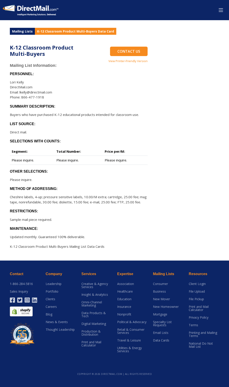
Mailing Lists (22, 31)
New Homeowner (166, 306)
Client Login (197, 283)
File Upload (197, 291)
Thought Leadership (60, 329)
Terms (193, 325)
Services (88, 274)
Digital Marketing (93, 323)
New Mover (161, 299)
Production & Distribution (91, 333)
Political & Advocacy (131, 322)
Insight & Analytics (94, 294)
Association (125, 283)
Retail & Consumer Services (130, 331)
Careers (51, 306)
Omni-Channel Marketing (91, 304)
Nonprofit (124, 314)
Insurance (124, 306)
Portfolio (52, 291)
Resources (198, 274)
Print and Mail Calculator (91, 344)
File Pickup (196, 299)
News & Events (57, 322)
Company (54, 274)
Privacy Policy (198, 317)
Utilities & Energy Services (129, 349)
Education (124, 299)
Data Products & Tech (93, 314)
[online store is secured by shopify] (21, 311)
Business (159, 291)
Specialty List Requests (162, 323)
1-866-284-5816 (21, 283)
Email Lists (160, 332)
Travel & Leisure (129, 340)
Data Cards (161, 340)
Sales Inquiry (19, 291)
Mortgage (160, 314)
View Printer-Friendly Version (128, 61)
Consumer (160, 283)
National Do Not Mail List (201, 345)
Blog (49, 314)
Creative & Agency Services (94, 285)
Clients (50, 299)
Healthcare (125, 291)
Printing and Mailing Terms (203, 334)
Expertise (125, 274)
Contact (16, 274)
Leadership (53, 283)
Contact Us (128, 51)
